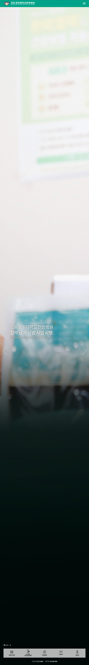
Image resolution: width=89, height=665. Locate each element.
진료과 (61, 654)
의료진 (77, 655)
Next (84, 351)
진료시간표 (12, 655)
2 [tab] (6, 645)
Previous (5, 351)
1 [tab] (4, 645)
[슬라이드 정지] (10, 645)
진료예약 (44, 655)
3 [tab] (8, 645)
